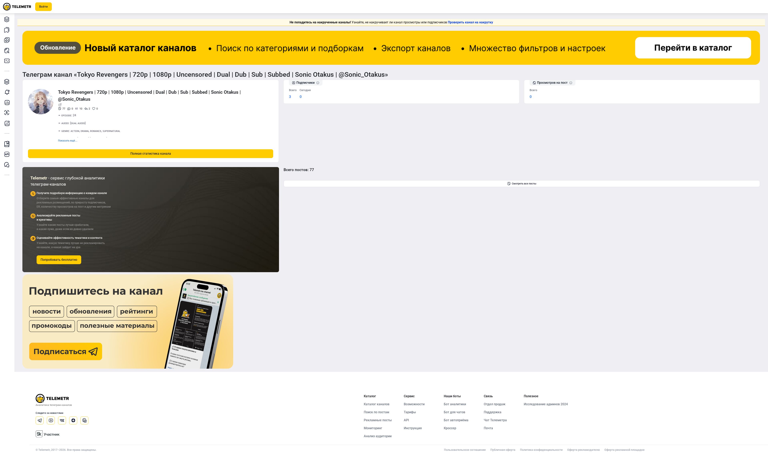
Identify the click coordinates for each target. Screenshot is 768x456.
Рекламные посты (378, 420)
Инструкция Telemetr (7, 144)
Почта (488, 428)
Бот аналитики (7, 123)
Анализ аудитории (7, 113)
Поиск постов (7, 50)
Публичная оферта (502, 449)
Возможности (414, 404)
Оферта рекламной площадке (624, 449)
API (406, 420)
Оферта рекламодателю (583, 449)
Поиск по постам (376, 412)
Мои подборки (7, 30)
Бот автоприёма (456, 420)
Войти (43, 6)
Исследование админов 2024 (546, 404)
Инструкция (413, 428)
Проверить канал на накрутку (470, 22)
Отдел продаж (494, 404)
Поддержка (492, 412)
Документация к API (7, 154)
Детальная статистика (7, 102)
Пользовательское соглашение (465, 449)
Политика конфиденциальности (541, 449)
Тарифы (7, 61)
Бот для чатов (454, 412)
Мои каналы (7, 40)
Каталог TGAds (7, 82)
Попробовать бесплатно (59, 260)
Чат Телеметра (495, 420)
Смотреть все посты (524, 183)
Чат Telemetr (7, 165)
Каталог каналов (7, 19)
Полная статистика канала (150, 153)
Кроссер (450, 428)
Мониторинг (7, 92)
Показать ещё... (67, 140)
